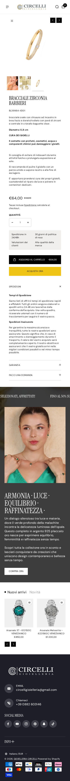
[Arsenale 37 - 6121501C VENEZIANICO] (18, 613)
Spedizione (30, 205)
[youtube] (17, 724)
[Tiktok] (53, 724)
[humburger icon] (7, 7)
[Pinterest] (35, 724)
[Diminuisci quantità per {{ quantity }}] (12, 222)
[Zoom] (12, 21)
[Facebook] (8, 724)
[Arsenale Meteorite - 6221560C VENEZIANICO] (51, 613)
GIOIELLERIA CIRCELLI (25, 758)
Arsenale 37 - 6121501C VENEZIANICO (18, 632)
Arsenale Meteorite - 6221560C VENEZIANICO (51, 632)
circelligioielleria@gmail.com (36, 690)
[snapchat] (44, 724)
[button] (53, 20)
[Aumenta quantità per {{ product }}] (28, 222)
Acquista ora (35, 271)
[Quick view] (29, 602)
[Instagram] (26, 724)
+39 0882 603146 (28, 704)
